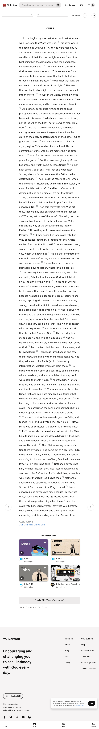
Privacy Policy (8, 707)
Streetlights (60, 587)
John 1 (4, 14)
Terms (18, 707)
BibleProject (28, 561)
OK (91, 703)
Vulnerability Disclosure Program (16, 710)
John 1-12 (31, 584)
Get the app (70, 5)
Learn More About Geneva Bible (32, 524)
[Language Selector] (81, 5)
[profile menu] (91, 5)
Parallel (77, 15)
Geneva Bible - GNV (34, 607)
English (21, 607)
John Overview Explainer (68, 584)
